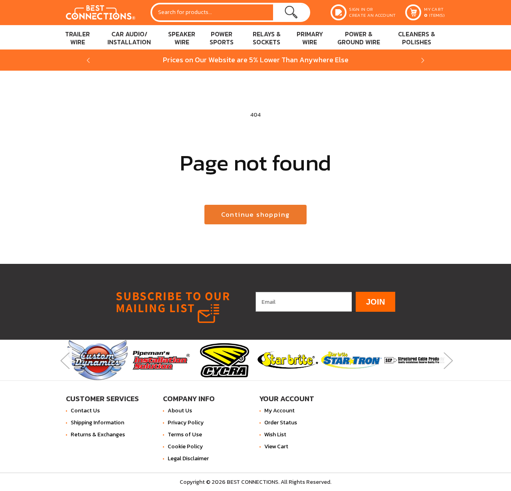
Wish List (275, 434)
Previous (64, 360)
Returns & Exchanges (98, 434)
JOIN (375, 301)
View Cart (276, 446)
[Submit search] (291, 12)
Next (447, 360)
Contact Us (85, 410)
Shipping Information (97, 422)
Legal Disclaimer (188, 458)
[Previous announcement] (88, 60)
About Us (180, 410)
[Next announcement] (423, 60)
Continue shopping (255, 215)
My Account (279, 410)
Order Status (280, 422)
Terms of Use (185, 434)
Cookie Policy (185, 446)
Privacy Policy (186, 422)
